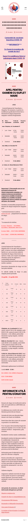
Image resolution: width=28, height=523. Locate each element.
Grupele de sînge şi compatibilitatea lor (13, 497)
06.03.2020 (19, 32)
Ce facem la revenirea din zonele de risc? (14, 50)
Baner (14, 19)
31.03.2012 (19, 99)
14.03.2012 (19, 397)
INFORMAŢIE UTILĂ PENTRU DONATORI (14, 392)
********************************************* (14, 25)
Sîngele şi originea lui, (8, 493)
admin (11, 32)
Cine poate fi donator (7, 507)
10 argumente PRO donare (9, 500)
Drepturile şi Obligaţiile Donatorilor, (12, 503)
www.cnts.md (5, 213)
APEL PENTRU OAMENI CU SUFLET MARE (14, 92)
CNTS (7, 520)
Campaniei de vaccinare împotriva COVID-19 (14, 39)
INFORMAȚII (14, 45)
